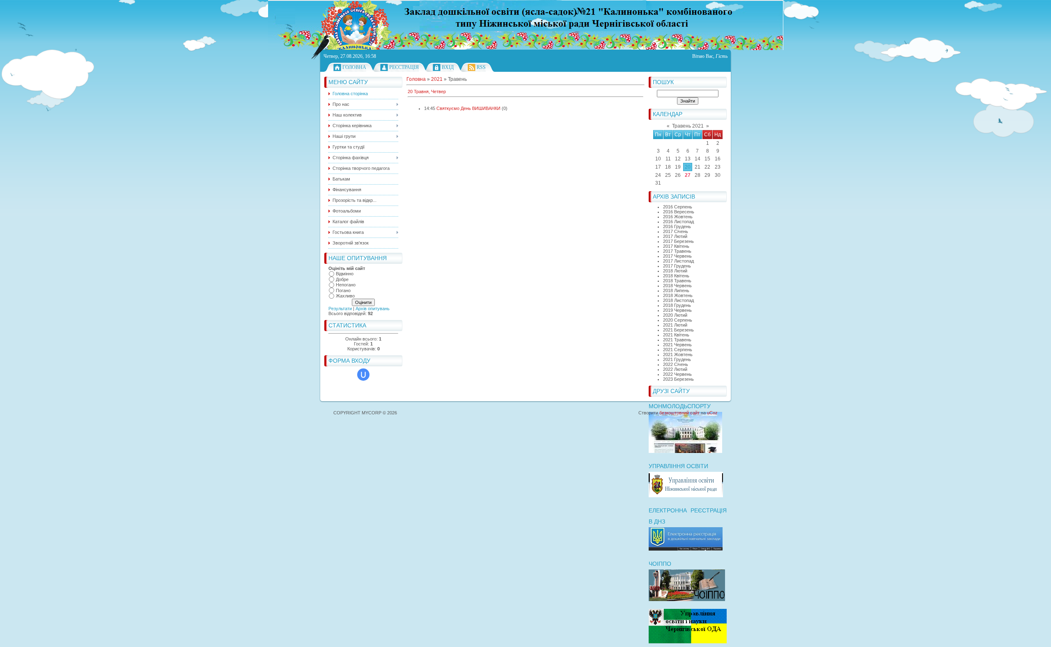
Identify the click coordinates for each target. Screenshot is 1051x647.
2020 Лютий (675, 315)
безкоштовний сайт (679, 412)
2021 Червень (677, 344)
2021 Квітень (676, 334)
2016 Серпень (677, 206)
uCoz (712, 412)
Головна (354, 67)
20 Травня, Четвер (427, 91)
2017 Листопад (678, 260)
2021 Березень (678, 329)
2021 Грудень (677, 359)
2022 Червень (677, 374)
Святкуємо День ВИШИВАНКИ (468, 108)
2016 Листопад (678, 221)
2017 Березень (678, 241)
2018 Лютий (675, 270)
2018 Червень (677, 285)
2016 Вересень (678, 211)
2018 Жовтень (678, 295)
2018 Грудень (677, 305)
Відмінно (344, 273)
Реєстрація (404, 67)
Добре (342, 279)
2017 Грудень (677, 265)
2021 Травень (677, 339)
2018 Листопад (678, 300)
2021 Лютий (675, 324)
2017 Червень (677, 256)
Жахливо (345, 295)
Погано (343, 290)
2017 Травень (677, 251)
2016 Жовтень (678, 216)
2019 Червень (677, 310)
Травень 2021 (688, 126)
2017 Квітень (676, 246)
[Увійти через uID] (363, 374)
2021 (437, 79)
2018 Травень (677, 280)
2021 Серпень (677, 349)
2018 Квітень (676, 275)
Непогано (346, 284)
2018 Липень (676, 290)
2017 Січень (675, 231)
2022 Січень (675, 364)
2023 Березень (678, 379)
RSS (481, 67)
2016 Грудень (677, 226)
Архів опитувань (373, 308)
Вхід (448, 67)
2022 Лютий (675, 369)
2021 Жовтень (678, 354)
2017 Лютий (675, 236)
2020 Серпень (677, 320)
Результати (340, 308)
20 (688, 167)
